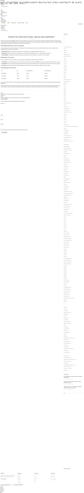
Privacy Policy (53, 474)
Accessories (19, 474)
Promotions (36, 474)
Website (2, 124)
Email (2, 119)
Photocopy (19, 479)
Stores (35, 476)
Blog (34, 481)
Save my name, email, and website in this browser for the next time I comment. (14, 129)
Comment (3, 103)
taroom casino (22, 85)
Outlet (35, 479)
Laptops (18, 476)
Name (2, 115)
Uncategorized (31, 34)
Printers (18, 481)
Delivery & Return (53, 479)
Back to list (2, 95)
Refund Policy (53, 476)
